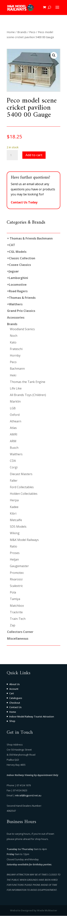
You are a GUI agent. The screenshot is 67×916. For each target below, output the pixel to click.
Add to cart (33, 155)
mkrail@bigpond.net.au (28, 795)
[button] (53, 55)
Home (11, 32)
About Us (14, 684)
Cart (11, 693)
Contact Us (15, 707)
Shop (12, 721)
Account (13, 689)
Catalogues (15, 698)
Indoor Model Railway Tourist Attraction (31, 716)
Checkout (14, 702)
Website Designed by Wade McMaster (33, 910)
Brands (22, 32)
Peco (32, 32)
